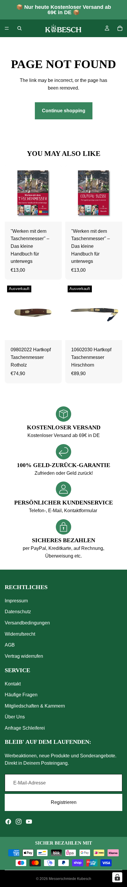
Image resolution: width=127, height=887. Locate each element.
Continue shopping (63, 110)
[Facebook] (8, 821)
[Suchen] (19, 28)
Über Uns (15, 716)
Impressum (16, 600)
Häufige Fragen (21, 694)
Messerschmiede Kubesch (70, 879)
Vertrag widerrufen (24, 656)
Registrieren (63, 802)
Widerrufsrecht (20, 633)
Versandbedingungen (27, 622)
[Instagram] (18, 821)
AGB (10, 644)
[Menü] (7, 28)
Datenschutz (18, 611)
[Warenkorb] (119, 28)
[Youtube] (28, 821)
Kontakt (13, 683)
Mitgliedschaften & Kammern (35, 705)
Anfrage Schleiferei (25, 728)
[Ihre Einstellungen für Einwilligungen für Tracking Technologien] (117, 877)
